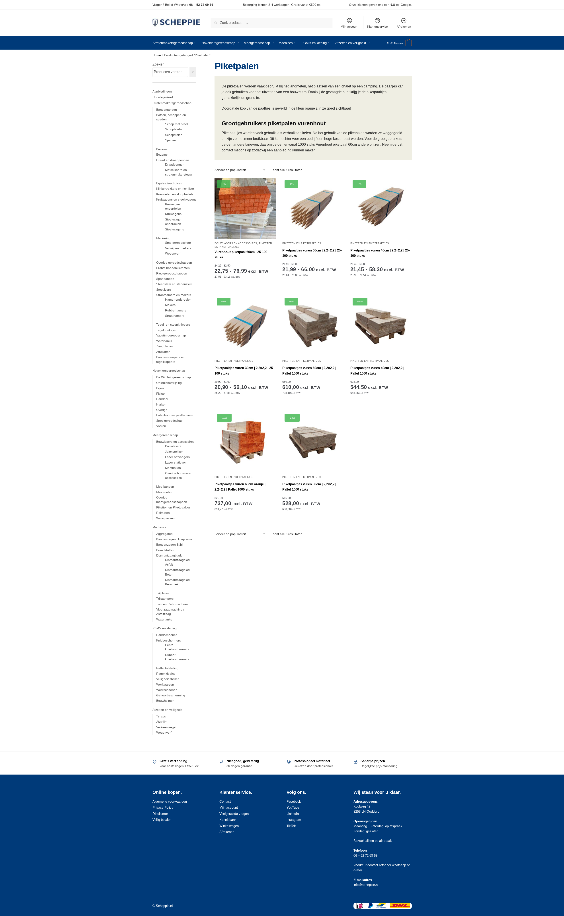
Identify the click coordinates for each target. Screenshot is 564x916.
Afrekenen (404, 26)
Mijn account (349, 26)
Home (156, 55)
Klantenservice (377, 26)
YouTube (293, 807)
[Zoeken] (193, 72)
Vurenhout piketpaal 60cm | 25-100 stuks (241, 254)
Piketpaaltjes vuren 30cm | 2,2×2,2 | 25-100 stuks (244, 370)
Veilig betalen (161, 819)
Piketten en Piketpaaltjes (301, 243)
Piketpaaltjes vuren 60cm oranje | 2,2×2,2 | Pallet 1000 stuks (240, 486)
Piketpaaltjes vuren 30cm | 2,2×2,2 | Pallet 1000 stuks (309, 486)
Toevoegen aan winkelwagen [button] (313, 406)
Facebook (294, 801)
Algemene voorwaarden (169, 801)
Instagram (294, 819)
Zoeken (158, 64)
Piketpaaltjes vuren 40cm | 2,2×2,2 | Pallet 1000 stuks (377, 370)
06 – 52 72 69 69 (201, 4)
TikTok (291, 826)
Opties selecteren (245, 290)
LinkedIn (293, 814)
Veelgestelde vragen (234, 814)
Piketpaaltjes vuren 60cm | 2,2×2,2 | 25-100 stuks (312, 252)
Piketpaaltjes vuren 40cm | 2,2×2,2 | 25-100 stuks (380, 252)
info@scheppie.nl (365, 885)
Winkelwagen (229, 826)
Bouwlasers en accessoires (236, 243)
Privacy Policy (162, 807)
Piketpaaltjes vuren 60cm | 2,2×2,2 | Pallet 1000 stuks (309, 370)
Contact (225, 801)
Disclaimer (160, 814)
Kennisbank (227, 819)
